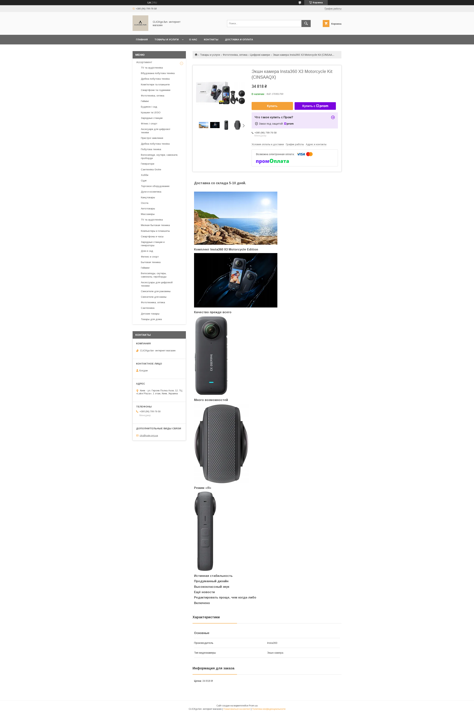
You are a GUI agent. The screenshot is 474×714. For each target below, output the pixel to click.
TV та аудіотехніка (152, 67)
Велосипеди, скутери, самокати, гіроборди (159, 156)
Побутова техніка (151, 149)
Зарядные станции (152, 118)
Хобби (144, 175)
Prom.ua (253, 705)
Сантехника (147, 308)
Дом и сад (147, 251)
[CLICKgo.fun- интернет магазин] (140, 30)
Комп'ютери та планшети (155, 84)
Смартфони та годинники (155, 90)
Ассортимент (144, 62)
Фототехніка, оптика (235, 54)
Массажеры (148, 214)
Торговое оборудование (155, 186)
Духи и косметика (151, 191)
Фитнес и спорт (150, 256)
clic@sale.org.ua (149, 435)
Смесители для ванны (153, 296)
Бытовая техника (151, 262)
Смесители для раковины (156, 291)
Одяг (144, 180)
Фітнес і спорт (149, 123)
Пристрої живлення (152, 138)
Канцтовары (148, 197)
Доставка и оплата (239, 39)
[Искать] (306, 23)
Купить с (308, 106)
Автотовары (148, 208)
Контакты (211, 39)
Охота (144, 203)
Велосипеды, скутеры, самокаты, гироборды (153, 275)
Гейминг (145, 267)
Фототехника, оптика (153, 302)
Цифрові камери (260, 54)
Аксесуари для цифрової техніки (155, 131)
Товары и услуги (166, 39)
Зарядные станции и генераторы (153, 244)
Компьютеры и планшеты (155, 231)
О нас (193, 39)
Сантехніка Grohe (151, 169)
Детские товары (150, 313)
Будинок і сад (149, 106)
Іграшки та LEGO (151, 112)
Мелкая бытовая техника (155, 225)
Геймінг (145, 101)
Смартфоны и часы (152, 236)
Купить (272, 106)
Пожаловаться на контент (236, 709)
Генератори (147, 163)
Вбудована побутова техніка (158, 73)
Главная (142, 39)
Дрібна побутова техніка (155, 78)
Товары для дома (151, 319)
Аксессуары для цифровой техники (157, 284)
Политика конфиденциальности (269, 709)
